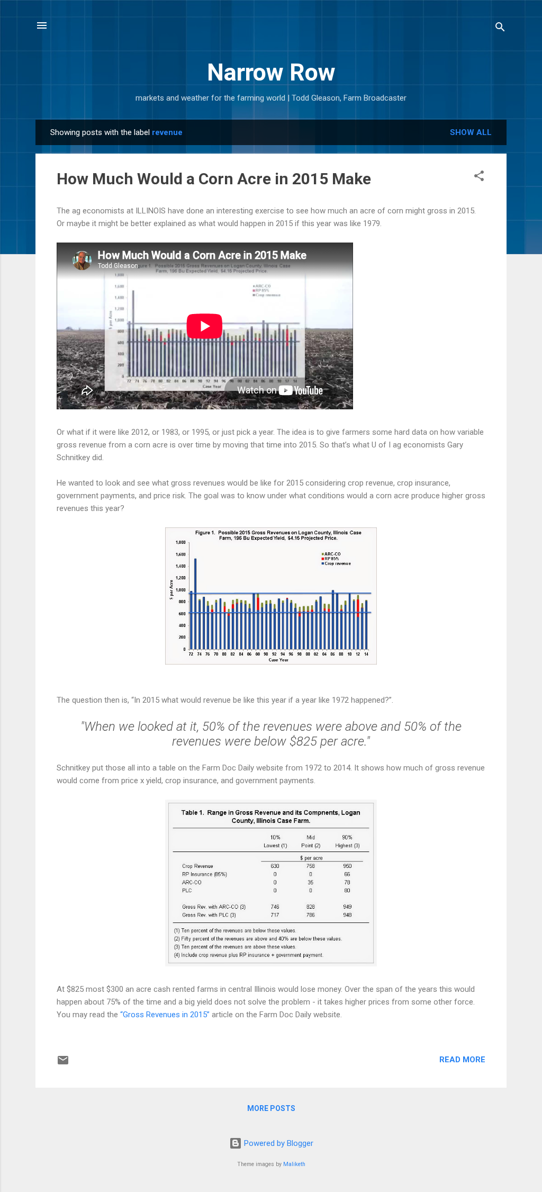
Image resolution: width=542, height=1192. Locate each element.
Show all (471, 132)
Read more (462, 1059)
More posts (271, 1108)
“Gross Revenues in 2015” (165, 1014)
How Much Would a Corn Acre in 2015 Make (214, 178)
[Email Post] (63, 1064)
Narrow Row (271, 72)
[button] (479, 177)
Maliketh (294, 1164)
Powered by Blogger (277, 1143)
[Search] (500, 29)
